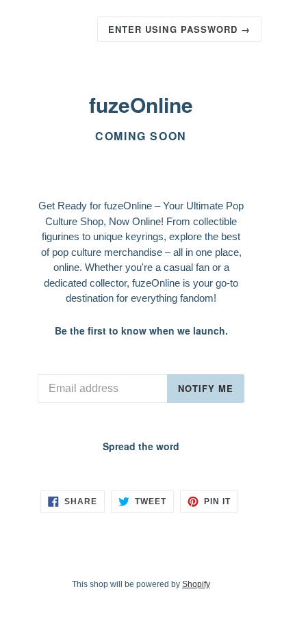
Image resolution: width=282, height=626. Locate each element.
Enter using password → (179, 29)
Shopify (196, 584)
